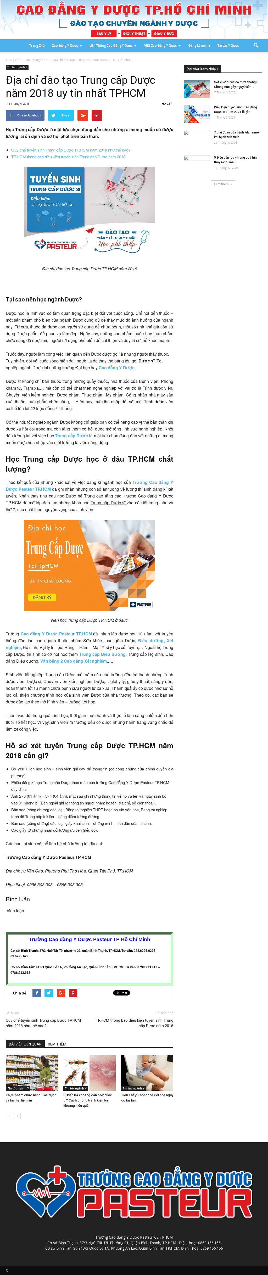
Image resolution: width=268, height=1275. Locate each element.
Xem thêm (221, 184)
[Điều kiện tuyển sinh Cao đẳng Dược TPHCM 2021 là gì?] (197, 114)
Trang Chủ (36, 45)
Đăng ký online (199, 45)
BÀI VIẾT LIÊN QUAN (25, 1044)
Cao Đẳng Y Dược (65, 45)
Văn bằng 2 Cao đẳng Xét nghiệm (73, 661)
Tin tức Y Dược (228, 45)
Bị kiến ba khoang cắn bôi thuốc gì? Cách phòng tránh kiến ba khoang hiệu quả (87, 1100)
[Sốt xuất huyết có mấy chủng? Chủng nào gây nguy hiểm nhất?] (197, 89)
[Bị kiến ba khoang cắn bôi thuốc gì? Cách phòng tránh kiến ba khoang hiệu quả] (89, 1073)
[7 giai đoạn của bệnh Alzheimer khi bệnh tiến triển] (197, 139)
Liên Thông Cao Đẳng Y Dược (111, 45)
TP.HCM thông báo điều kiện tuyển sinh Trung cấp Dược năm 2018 (68, 156)
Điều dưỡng (150, 641)
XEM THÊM (57, 1044)
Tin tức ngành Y (17, 67)
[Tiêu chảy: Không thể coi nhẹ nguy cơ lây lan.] (147, 1073)
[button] (256, 45)
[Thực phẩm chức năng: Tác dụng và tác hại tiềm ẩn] (32, 1073)
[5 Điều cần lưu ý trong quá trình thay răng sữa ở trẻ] (197, 164)
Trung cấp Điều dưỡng (102, 654)
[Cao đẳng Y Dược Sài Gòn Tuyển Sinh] (134, 19)
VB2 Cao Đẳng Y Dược (160, 45)
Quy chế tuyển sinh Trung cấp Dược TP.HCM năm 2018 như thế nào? (70, 150)
